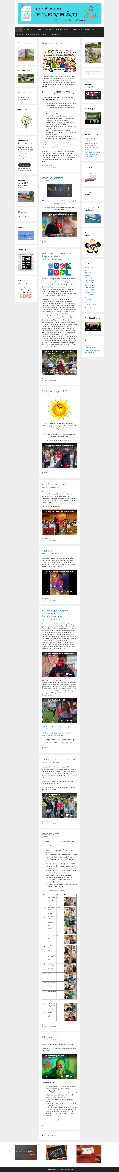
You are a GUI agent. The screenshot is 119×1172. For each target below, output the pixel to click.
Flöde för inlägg (90, 347)
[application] (93, 95)
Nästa (53, 1135)
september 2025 (90, 292)
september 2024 (90, 305)
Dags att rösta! (50, 833)
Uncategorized (48, 165)
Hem (18, 29)
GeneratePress (68, 1169)
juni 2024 (88, 307)
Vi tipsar (19, 34)
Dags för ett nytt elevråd (55, 43)
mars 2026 (88, 277)
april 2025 (88, 300)
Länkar (45, 34)
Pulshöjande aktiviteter (33, 34)
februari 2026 (89, 280)
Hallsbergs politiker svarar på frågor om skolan (58, 255)
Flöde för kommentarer (92, 350)
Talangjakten (76, 29)
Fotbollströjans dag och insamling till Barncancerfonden (55, 613)
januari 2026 (89, 282)
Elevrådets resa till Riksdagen (58, 484)
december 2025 (90, 285)
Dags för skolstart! (52, 177)
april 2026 (88, 275)
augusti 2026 (89, 268)
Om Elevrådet (28, 29)
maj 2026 (88, 272)
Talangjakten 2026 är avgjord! (58, 759)
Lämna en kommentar (50, 167)
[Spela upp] (87, 98)
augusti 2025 (89, 295)
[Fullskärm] (99, 98)
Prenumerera (24, 165)
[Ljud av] (97, 98)
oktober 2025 (89, 290)
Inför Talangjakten (52, 1037)
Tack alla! (47, 550)
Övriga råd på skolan (62, 29)
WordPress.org (90, 352)
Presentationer (56, 34)
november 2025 (90, 287)
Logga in (88, 345)
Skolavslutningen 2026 (55, 391)
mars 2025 (88, 302)
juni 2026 (88, 270)
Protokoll (48, 29)
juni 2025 (88, 297)
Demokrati (40, 29)
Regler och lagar (90, 29)
